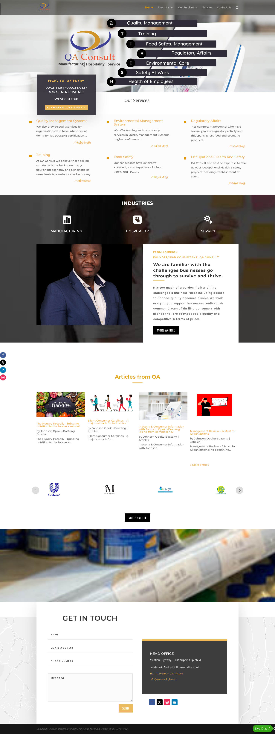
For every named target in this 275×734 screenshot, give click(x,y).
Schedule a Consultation (66, 107)
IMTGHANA (122, 728)
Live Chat (261, 728)
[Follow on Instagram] (3, 377)
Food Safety (123, 157)
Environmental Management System (138, 123)
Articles (207, 7)
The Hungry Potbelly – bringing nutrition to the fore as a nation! (58, 425)
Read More (84, 142)
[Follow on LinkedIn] (3, 370)
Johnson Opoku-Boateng (58, 431)
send (125, 708)
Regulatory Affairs (206, 121)
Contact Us (224, 7)
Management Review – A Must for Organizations (213, 432)
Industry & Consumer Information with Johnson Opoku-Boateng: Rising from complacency (161, 429)
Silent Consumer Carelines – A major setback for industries (108, 422)
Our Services (186, 7)
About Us (163, 7)
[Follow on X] (3, 363)
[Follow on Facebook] (3, 355)
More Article (166, 330)
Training (43, 155)
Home (149, 7)
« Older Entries (199, 465)
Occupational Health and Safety (218, 157)
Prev (35, 490)
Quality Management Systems (61, 121)
